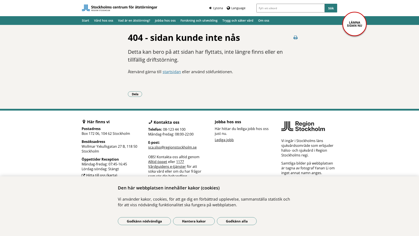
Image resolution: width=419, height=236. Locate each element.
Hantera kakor (194, 221)
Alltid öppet (157, 161)
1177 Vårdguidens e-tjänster (167, 164)
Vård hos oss (103, 20)
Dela (137, 94)
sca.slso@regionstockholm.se (172, 147)
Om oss (263, 20)
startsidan (172, 71)
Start (85, 20)
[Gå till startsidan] (119, 7)
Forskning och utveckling (199, 20)
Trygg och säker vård (237, 20)
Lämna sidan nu (354, 24)
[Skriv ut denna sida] (296, 37)
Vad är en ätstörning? (134, 20)
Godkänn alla (237, 221)
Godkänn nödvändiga (144, 221)
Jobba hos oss (165, 20)
